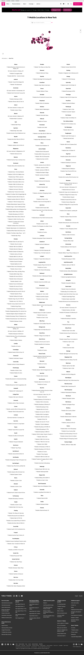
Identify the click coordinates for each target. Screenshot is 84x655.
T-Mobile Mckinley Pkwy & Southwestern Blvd (16, 337)
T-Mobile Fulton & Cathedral (42, 103)
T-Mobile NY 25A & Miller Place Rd (42, 323)
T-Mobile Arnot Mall (42, 127)
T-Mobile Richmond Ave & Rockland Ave (68, 301)
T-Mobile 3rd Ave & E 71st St (42, 421)
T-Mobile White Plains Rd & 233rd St (16, 216)
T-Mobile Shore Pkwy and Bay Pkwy (16, 271)
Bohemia (16, 157)
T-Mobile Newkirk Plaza (16, 293)
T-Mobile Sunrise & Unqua (42, 288)
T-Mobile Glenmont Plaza (42, 73)
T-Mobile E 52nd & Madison (42, 424)
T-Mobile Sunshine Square (42, 296)
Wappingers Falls (68, 357)
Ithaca (42, 142)
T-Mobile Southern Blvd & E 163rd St (16, 199)
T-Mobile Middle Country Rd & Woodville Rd (42, 305)
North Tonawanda (42, 483)
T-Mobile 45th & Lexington (42, 414)
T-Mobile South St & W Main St (68, 85)
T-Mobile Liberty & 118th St (68, 265)
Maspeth (42, 279)
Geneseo (16, 565)
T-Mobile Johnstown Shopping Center (42, 193)
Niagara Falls (42, 475)
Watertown (68, 363)
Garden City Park (15, 559)
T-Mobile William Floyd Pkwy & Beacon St (68, 253)
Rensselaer (68, 160)
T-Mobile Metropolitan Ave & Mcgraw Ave (15, 209)
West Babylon (68, 377)
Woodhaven (68, 420)
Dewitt (15, 433)
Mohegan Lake (42, 327)
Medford (42, 291)
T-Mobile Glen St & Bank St (68, 150)
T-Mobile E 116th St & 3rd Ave (42, 441)
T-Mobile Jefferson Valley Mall (68, 444)
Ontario (68, 64)
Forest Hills (15, 526)
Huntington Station (42, 136)
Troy (68, 322)
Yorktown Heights (68, 442)
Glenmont (42, 70)
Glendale (42, 64)
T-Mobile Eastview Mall (68, 347)
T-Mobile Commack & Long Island (15, 423)
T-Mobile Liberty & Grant (16, 254)
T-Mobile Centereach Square (16, 358)
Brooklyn (16, 239)
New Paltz (42, 373)
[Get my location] (51, 22)
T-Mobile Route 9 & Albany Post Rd (68, 359)
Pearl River (68, 100)
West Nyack (68, 395)
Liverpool (42, 247)
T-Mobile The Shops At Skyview (16, 513)
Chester (16, 376)
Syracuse (68, 305)
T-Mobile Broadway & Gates (16, 289)
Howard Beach (42, 130)
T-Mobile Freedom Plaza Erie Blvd (68, 216)
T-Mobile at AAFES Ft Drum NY (16, 549)
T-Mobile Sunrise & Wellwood (42, 244)
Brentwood (15, 163)
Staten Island (68, 286)
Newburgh (42, 466)
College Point (16, 394)
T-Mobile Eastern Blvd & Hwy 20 (16, 352)
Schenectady (68, 244)
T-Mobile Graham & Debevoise (15, 251)
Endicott (16, 489)
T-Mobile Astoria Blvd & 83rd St (16, 453)
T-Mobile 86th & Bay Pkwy (15, 274)
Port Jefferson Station (68, 121)
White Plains (68, 414)
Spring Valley (68, 268)
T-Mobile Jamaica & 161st (42, 167)
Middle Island (42, 302)
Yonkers (68, 426)
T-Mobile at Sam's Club (16, 370)
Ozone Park (68, 88)
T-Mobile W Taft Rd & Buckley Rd (42, 250)
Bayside (15, 136)
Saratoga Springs (68, 238)
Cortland (16, 415)
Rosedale (68, 226)
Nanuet (42, 347)
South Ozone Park (68, 256)
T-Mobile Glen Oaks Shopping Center (15, 586)
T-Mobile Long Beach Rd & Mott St (42, 492)
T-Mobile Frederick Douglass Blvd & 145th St (42, 459)
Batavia (15, 113)
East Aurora (15, 445)
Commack (16, 400)
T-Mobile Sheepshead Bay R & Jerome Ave (15, 311)
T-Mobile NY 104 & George (68, 79)
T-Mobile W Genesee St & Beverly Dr (68, 312)
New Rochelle (42, 379)
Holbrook (42, 118)
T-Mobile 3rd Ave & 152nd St (16, 189)
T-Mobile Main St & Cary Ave (16, 507)
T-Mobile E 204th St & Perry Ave (16, 219)
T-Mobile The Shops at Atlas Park (42, 67)
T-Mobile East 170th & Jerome (15, 177)
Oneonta (42, 507)
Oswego (68, 76)
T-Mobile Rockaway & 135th (68, 259)
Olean (42, 495)
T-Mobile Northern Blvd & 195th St (15, 523)
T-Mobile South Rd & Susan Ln (68, 136)
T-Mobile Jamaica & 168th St (42, 170)
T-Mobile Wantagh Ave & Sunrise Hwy (68, 353)
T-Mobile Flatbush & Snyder (16, 296)
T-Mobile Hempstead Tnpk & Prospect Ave (15, 460)
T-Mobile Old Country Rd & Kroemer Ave (68, 177)
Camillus (16, 343)
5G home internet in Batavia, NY (16, 116)
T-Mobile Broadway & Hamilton (68, 318)
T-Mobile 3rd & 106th (42, 444)
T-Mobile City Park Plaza (16, 561)
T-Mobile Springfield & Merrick (68, 277)
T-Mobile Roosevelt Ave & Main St (15, 515)
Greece (42, 88)
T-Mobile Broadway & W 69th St (42, 426)
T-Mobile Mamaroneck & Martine (68, 416)
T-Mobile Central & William (68, 103)
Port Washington (68, 127)
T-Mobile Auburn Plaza (15, 110)
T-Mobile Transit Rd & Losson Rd (16, 429)
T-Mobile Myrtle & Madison (68, 168)
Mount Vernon (42, 339)
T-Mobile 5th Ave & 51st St (15, 286)
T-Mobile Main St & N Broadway (68, 428)
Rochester (68, 180)
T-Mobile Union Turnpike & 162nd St (16, 543)
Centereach (15, 355)
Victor (68, 345)
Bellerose (16, 142)
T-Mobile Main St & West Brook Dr (42, 329)
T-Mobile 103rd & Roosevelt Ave (16, 411)
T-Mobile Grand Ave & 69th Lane (42, 282)
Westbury (68, 408)
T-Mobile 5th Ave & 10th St (15, 276)
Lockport (42, 256)
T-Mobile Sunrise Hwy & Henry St (15, 535)
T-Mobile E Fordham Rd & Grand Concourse (16, 222)
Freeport (16, 532)
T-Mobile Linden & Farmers (68, 234)
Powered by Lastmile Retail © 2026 (42, 652)
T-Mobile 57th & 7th (42, 419)
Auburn (15, 105)
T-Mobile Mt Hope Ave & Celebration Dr (68, 192)
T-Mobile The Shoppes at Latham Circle (42, 226)
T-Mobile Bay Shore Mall (16, 130)
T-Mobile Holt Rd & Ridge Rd (68, 374)
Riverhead (68, 174)
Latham (42, 221)
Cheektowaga (16, 367)
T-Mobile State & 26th (42, 498)
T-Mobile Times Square (42, 454)
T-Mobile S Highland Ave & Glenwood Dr (68, 73)
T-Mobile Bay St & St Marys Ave (68, 291)
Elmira (15, 477)
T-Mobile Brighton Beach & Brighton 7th (16, 313)
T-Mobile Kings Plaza (15, 306)
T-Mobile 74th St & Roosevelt (42, 156)
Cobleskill (16, 388)
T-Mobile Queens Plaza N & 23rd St (42, 265)
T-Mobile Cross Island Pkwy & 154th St (15, 520)
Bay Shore (16, 128)
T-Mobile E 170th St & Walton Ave (15, 179)
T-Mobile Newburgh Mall (42, 471)
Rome (68, 214)
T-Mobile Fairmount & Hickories (42, 181)
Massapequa (42, 285)
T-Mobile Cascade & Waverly (68, 283)
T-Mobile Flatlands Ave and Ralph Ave (15, 308)
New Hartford (42, 367)
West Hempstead (68, 389)
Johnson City (42, 184)
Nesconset (42, 361)
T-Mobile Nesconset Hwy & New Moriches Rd (42, 210)
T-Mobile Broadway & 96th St (42, 431)
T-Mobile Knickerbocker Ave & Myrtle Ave (15, 318)
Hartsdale (42, 94)
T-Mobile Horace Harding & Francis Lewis (15, 541)
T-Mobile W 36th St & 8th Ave (42, 416)
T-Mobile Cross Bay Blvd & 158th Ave (42, 133)
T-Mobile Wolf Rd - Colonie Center (15, 76)
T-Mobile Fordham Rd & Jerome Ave (16, 225)
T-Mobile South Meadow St (42, 145)
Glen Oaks (16, 583)
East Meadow (16, 457)
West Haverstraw (68, 383)
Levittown (42, 235)
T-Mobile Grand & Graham (15, 261)
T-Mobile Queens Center (16, 474)
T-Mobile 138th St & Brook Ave (15, 184)
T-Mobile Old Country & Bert (68, 410)
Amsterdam (15, 88)
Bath (16, 122)
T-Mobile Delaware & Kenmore (15, 333)
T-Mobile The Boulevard (16, 84)
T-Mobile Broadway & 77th (42, 429)
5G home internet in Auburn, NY (16, 107)
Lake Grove (42, 205)
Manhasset (42, 273)
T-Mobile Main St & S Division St (42, 382)
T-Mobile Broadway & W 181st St (42, 449)
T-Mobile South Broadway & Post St (68, 433)
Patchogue (68, 94)
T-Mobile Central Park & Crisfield (68, 436)
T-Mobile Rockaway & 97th (68, 91)
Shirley (68, 250)
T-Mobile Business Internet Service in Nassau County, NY (42, 357)
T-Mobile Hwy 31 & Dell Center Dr (42, 253)
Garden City (15, 553)
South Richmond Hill (68, 262)
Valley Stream (68, 328)
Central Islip (15, 361)
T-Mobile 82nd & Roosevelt (42, 151)
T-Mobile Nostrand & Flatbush (15, 259)
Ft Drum (16, 547)
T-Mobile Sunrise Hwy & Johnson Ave (15, 159)
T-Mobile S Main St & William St (68, 117)
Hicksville (42, 112)
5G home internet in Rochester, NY (68, 187)
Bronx (16, 169)
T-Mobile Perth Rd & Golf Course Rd (16, 93)
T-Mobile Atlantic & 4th (15, 281)
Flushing (16, 510)
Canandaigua (16, 349)
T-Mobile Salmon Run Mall (68, 365)
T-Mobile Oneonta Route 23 (42, 510)
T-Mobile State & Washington (42, 109)
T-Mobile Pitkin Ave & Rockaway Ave (16, 266)
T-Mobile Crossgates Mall (15, 73)
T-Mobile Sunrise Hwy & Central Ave (68, 333)
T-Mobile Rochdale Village (42, 172)
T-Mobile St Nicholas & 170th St (42, 446)
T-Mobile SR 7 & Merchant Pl (16, 391)
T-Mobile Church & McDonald (15, 284)
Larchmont (42, 215)
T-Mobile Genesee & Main (42, 504)
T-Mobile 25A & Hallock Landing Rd (68, 210)
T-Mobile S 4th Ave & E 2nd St (42, 341)
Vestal (68, 336)
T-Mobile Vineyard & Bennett (16, 441)
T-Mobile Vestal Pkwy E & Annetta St (68, 339)
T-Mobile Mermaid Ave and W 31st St (16, 291)
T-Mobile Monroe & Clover (68, 189)
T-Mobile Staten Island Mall (68, 299)
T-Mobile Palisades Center (68, 398)
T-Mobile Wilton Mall (68, 240)
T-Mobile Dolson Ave (42, 315)
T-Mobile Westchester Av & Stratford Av (16, 228)
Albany (15, 64)
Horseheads (42, 124)
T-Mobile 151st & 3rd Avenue (16, 186)
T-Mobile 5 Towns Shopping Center (68, 228)
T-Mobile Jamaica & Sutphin (42, 175)
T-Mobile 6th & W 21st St (42, 409)
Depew (15, 427)
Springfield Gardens (68, 274)
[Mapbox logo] (3, 53)
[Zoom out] (81, 32)
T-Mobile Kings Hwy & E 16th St (16, 298)
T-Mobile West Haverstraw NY (68, 386)
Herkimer (42, 106)
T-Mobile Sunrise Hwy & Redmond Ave (15, 133)
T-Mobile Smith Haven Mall (42, 207)
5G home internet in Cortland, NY (15, 417)
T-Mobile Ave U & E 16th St (16, 301)
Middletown (42, 310)
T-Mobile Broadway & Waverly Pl (42, 404)
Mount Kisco (42, 333)
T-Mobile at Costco (16, 346)
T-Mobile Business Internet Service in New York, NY (42, 391)
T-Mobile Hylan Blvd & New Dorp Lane (68, 294)
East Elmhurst (16, 451)
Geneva (15, 571)
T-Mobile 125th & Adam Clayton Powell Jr (42, 434)
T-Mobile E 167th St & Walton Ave (15, 174)
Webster (68, 371)
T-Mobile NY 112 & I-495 (42, 294)
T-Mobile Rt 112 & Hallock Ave (68, 123)
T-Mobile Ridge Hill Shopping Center (68, 438)
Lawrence (42, 229)
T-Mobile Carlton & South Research (15, 364)
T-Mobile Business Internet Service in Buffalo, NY (16, 328)
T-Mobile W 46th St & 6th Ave (42, 456)
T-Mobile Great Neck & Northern (42, 85)
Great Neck (42, 82)
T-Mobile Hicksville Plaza (42, 115)
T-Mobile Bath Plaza (16, 124)
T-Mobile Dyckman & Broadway (42, 463)
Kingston (42, 196)
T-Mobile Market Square (68, 197)
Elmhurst (16, 469)
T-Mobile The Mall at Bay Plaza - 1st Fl (15, 233)
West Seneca (68, 401)
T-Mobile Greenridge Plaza (68, 296)
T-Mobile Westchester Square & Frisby (15, 204)
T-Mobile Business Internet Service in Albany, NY (16, 67)
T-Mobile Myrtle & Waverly (15, 249)
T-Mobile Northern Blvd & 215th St (15, 139)
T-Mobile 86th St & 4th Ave (16, 256)
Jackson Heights (42, 148)
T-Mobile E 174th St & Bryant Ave (16, 201)
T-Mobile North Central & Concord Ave (42, 97)
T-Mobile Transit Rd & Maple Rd (16, 82)
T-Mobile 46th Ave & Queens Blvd (68, 144)
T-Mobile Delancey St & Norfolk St (42, 399)
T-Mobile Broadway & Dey (42, 407)
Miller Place (42, 321)
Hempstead (42, 100)
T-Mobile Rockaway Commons (15, 498)
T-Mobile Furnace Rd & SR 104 (68, 67)
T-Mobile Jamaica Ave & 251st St (16, 145)
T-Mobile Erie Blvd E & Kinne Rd (16, 435)
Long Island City (42, 262)
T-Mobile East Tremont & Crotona (15, 191)
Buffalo (15, 324)
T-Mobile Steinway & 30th (15, 99)
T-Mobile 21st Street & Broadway (42, 270)
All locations (4, 58)
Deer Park (16, 421)
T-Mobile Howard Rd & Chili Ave (68, 199)
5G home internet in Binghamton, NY (16, 151)
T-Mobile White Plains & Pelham (16, 211)
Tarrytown (68, 315)
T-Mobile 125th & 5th (42, 436)
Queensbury (68, 147)
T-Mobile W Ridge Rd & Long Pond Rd (68, 204)
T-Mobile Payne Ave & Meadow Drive (42, 486)
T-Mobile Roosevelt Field (16, 555)
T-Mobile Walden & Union (16, 373)
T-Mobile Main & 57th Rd (16, 518)
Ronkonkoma (68, 220)
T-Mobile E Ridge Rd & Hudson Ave (68, 194)
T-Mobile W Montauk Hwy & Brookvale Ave (68, 380)
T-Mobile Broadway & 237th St (15, 214)
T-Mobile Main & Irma (68, 130)
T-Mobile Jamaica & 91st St (68, 422)
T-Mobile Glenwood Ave (16, 153)
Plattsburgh (68, 106)
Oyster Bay (68, 82)
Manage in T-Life (56, 9)
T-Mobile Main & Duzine (42, 376)
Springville (68, 280)
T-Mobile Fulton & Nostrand (16, 279)
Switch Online (67, 9)
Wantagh (68, 351)
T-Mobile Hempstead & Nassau (68, 392)
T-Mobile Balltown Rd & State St (68, 246)
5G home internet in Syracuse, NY (68, 307)
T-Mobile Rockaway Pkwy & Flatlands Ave (15, 316)
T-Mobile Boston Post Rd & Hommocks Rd (42, 217)
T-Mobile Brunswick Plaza (68, 324)
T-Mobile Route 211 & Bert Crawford (42, 312)
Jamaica (42, 162)
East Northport (16, 463)
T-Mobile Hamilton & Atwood (16, 574)
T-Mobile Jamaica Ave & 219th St (42, 165)
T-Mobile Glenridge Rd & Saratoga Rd (42, 79)
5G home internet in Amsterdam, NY (16, 90)
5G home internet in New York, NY (42, 394)
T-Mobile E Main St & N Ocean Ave (68, 97)
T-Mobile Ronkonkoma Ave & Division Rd (68, 222)
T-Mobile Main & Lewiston (15, 118)
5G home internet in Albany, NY (16, 71)
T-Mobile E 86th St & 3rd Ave (42, 439)
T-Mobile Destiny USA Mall (68, 310)
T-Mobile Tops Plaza (16, 447)
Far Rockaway (16, 496)
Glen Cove (16, 577)
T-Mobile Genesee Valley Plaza (15, 567)
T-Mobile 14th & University (42, 402)
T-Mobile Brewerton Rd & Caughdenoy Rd (15, 385)
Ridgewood (68, 166)
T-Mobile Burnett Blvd (68, 138)
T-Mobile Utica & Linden (16, 244)
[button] (39, 42)
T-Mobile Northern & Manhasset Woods (42, 276)
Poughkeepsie (68, 133)
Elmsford (16, 483)
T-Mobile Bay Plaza (16, 235)
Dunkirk (15, 439)
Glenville (42, 76)
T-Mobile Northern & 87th (42, 159)
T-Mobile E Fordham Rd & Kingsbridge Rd (15, 194)
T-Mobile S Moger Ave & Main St (42, 335)
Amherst (16, 79)
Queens (68, 141)
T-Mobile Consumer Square (68, 111)
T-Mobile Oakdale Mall (42, 187)
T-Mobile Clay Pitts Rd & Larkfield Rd (16, 466)
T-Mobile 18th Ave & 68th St (16, 246)
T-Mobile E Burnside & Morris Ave (15, 181)
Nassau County (42, 353)
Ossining (68, 70)
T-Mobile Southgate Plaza (68, 404)
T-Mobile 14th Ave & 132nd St (15, 397)
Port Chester (68, 115)
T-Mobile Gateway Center (15, 321)
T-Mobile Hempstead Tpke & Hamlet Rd (42, 238)
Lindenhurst (42, 241)
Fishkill (15, 502)
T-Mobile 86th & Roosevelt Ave (42, 154)
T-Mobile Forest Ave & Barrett (68, 289)
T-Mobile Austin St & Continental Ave (16, 529)
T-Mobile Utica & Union (16, 269)
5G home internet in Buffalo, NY (16, 331)
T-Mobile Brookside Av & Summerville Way (15, 379)
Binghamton (15, 148)
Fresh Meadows (15, 538)
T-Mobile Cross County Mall (68, 431)
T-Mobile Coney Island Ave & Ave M (16, 303)
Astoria (15, 96)
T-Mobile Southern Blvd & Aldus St (15, 196)
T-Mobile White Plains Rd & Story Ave (15, 230)
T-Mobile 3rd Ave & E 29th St (42, 412)
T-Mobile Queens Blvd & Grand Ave (15, 472)
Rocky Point (68, 208)
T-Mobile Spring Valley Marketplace (68, 271)
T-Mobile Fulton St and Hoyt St (15, 241)
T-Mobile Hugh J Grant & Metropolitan (15, 206)
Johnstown (42, 190)
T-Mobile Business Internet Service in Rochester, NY (68, 183)
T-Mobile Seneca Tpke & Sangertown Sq (42, 370)
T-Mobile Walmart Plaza (42, 91)
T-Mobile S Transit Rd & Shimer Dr (42, 259)
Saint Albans (68, 232)
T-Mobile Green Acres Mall (68, 330)
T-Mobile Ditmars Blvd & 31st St (16, 101)
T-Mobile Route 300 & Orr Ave (42, 469)
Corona (15, 406)
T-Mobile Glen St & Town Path (15, 580)
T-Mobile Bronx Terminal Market (16, 172)
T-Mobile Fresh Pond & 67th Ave (68, 171)
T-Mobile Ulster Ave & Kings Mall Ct (42, 201)
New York (42, 387)
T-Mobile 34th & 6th (42, 397)
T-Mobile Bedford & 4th (16, 264)
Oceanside (42, 489)
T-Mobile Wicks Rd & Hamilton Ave (15, 165)
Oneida (42, 501)
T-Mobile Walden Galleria (16, 340)
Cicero (15, 382)
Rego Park (68, 153)
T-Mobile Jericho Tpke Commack (15, 403)
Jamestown (42, 178)
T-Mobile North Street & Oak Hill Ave (16, 492)
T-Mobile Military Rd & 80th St (42, 477)
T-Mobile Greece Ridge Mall (68, 202)
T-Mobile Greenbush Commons (68, 162)
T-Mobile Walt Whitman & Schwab (42, 139)
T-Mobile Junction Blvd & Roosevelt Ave (16, 409)
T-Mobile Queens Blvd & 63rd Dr (68, 156)
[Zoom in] (81, 30)
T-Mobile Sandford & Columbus (42, 344)
